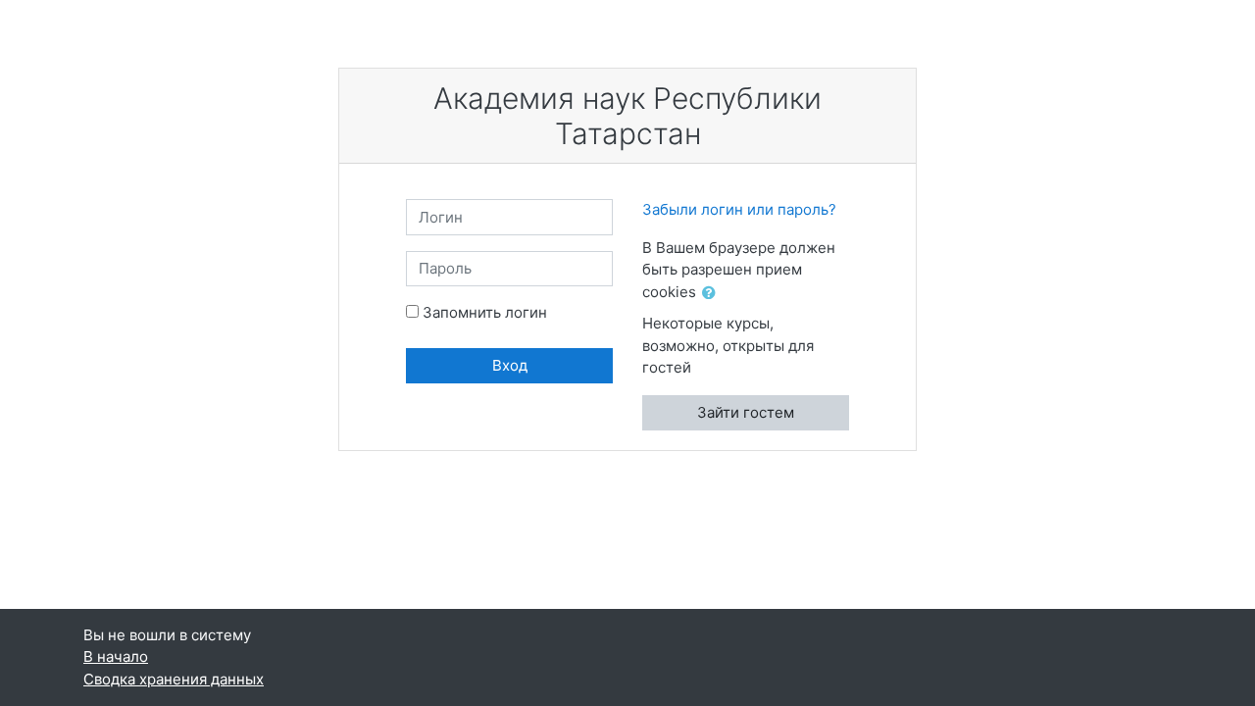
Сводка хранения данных (173, 679)
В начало (115, 656)
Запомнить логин (485, 312)
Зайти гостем (745, 412)
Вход (509, 365)
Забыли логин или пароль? (739, 209)
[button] (713, 293)
